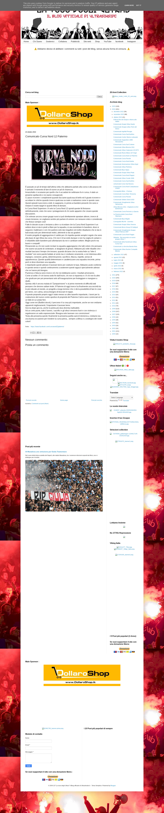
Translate (126, 400)
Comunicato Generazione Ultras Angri (125, 164)
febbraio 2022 (118, 271)
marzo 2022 (118, 268)
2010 (114, 306)
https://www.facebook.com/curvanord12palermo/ (47, 326)
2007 (114, 314)
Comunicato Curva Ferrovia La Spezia (125, 211)
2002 (114, 328)
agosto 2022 (118, 257)
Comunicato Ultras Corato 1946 (123, 178)
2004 (114, 323)
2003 (114, 325)
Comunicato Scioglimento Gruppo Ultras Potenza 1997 (124, 231)
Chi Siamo (37, 41)
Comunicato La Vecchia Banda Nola (125, 246)
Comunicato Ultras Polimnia (122, 167)
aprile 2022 (117, 266)
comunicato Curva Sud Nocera (123, 184)
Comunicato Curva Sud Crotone (123, 144)
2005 (114, 320)
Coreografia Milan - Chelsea (122, 191)
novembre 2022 (119, 114)
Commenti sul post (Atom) (40, 403)
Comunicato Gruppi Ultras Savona (124, 224)
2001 (114, 331)
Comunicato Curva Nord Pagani (123, 175)
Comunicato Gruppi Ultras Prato (123, 172)
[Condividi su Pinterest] (40, 332)
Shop (97, 41)
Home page (64, 400)
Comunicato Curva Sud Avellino (123, 134)
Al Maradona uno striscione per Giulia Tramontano (46, 452)
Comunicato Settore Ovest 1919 (123, 199)
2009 (114, 309)
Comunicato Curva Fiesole (122, 158)
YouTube (107, 41)
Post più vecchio (96, 400)
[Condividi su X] (36, 332)
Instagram (131, 41)
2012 (114, 300)
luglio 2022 (117, 260)
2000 (114, 334)
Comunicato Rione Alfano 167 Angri (125, 153)
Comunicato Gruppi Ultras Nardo (124, 124)
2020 (114, 278)
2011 (114, 303)
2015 (114, 292)
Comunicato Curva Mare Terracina (124, 194)
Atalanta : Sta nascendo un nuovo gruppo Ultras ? (124, 238)
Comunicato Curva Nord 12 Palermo (125, 156)
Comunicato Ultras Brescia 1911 (123, 147)
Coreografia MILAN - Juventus (123, 221)
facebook (119, 41)
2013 (114, 297)
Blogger (113, 785)
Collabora (62, 41)
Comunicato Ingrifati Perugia (122, 131)
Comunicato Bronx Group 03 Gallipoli (125, 227)
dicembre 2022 (119, 111)
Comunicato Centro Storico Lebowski (125, 137)
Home (26, 41)
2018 (114, 283)
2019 (114, 280)
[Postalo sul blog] (33, 332)
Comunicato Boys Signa (121, 170)
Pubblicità (75, 41)
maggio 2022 (118, 263)
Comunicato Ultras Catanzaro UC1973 (126, 150)
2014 (114, 295)
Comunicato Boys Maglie (121, 219)
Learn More (129, 5)
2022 (114, 109)
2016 (114, 289)
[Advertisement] (82, 71)
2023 (114, 106)
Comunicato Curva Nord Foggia (123, 234)
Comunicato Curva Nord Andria (123, 161)
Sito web (87, 41)
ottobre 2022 (118, 117)
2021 (114, 275)
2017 (114, 286)
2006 (114, 317)
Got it (138, 5)
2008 (114, 311)
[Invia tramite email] (31, 332)
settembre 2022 (119, 254)
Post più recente (31, 400)
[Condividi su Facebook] (38, 332)
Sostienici (50, 41)
